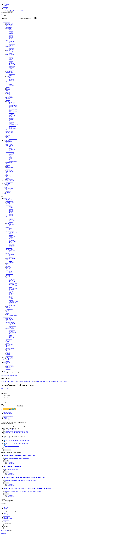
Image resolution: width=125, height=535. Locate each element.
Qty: (2, 405)
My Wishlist (6, 4)
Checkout (5, 7)
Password (5, 526)
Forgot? (6, 530)
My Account (6, 1)
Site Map (5, 517)
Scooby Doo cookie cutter (11, 437)
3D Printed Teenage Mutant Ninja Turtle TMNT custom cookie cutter (24, 477)
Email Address (7, 523)
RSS (4, 521)
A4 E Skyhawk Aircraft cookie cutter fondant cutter (17, 440)
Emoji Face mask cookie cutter (12, 446)
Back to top (3, 533)
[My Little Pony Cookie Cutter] (10, 469)
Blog (4, 3)
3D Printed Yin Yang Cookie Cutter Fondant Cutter (17, 443)
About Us (5, 513)
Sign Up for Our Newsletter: (7, 500)
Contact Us (6, 520)
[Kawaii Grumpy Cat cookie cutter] (9, 375)
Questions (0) (6, 419)
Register (2, 530)
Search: (3, 18)
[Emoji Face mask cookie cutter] (11, 433)
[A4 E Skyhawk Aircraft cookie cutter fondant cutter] (15, 431)
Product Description (8, 416)
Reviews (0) (6, 418)
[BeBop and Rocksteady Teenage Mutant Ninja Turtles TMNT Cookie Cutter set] (22, 491)
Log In (5, 8)
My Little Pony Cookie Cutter (12, 466)
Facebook (5, 507)
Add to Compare (8, 413)
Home (4, 371)
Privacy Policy (6, 514)
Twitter (5, 508)
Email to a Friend (4, 388)
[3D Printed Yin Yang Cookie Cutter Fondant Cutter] (15, 432)
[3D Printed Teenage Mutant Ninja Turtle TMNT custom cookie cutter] (19, 480)
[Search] (2, 14)
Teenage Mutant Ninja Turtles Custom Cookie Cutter (19, 455)
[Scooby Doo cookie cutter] (10, 429)
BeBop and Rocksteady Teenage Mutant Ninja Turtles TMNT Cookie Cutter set (27, 488)
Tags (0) (5, 417)
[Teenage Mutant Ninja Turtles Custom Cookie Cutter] (16, 458)
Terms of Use (6, 516)
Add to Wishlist (7, 412)
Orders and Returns (7, 518)
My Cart (5, 5)
